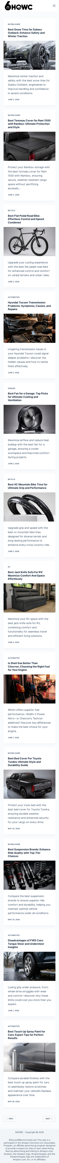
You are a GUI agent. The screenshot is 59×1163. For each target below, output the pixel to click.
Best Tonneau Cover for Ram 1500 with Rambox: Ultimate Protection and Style (29, 124)
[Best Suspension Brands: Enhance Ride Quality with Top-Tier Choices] (30, 875)
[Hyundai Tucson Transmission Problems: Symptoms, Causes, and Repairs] (30, 328)
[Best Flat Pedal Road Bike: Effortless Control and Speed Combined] (30, 241)
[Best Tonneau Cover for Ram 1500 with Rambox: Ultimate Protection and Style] (30, 146)
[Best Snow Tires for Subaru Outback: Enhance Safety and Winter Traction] (30, 55)
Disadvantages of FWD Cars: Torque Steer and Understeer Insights (26, 944)
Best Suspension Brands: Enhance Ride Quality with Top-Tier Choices (29, 853)
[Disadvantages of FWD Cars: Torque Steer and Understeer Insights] (30, 966)
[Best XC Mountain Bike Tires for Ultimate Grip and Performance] (30, 507)
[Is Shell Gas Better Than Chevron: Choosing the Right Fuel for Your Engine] (30, 689)
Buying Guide (14, 24)
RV (9, 567)
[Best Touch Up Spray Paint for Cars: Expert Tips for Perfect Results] (30, 1057)
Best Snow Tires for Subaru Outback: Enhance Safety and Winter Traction (26, 33)
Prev (11, 1119)
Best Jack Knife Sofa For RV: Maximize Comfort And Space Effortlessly (26, 575)
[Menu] (54, 5)
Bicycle (11, 210)
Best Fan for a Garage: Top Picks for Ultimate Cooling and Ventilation (28, 397)
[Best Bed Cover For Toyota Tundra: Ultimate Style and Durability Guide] (30, 784)
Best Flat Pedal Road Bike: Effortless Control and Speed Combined (26, 219)
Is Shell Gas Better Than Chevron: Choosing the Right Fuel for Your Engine (29, 666)
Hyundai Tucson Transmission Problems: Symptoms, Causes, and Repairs (29, 306)
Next (48, 1119)
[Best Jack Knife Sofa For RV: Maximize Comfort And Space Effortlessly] (30, 597)
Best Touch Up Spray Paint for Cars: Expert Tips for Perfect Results (26, 1035)
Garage (11, 388)
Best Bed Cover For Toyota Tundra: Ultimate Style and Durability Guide (24, 762)
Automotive (14, 297)
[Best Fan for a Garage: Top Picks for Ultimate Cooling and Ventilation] (30, 419)
